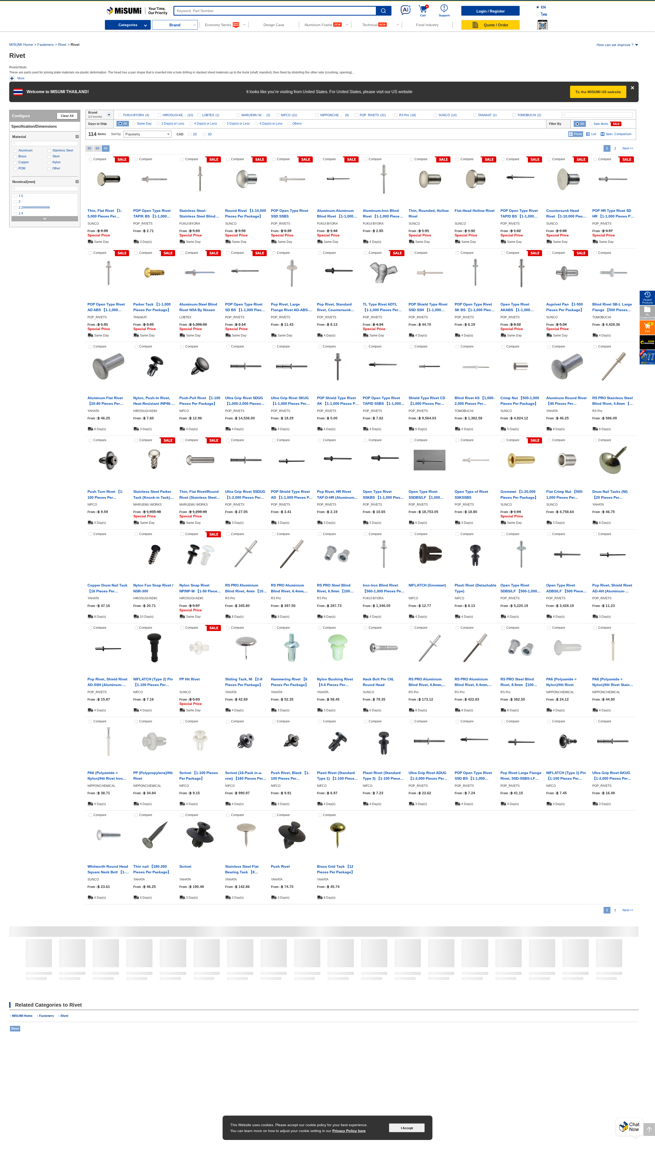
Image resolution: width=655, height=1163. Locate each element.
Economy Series (218, 25)
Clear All (67, 116)
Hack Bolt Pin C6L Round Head (378, 682)
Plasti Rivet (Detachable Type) (475, 588)
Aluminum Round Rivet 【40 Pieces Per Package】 (566, 401)
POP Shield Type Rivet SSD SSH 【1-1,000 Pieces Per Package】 (428, 307)
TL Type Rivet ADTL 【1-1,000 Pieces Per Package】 (380, 307)
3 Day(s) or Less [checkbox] (172, 123)
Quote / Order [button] (496, 25)
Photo (578, 134)
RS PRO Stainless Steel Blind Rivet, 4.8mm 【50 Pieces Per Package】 (613, 401)
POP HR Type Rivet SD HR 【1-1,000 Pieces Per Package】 (613, 214)
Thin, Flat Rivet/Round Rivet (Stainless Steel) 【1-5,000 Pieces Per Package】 (199, 495)
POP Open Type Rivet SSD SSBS (289, 213)
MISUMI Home (21, 44)
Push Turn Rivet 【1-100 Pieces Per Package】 (105, 495)
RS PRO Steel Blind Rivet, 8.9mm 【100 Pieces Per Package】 (519, 682)
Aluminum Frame (318, 25)
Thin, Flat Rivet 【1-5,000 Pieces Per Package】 (105, 214)
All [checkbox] (125, 123)
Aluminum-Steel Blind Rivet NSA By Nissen (198, 307)
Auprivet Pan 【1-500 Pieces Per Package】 (565, 307)
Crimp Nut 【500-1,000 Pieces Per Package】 (519, 401)
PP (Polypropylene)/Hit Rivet (153, 775)
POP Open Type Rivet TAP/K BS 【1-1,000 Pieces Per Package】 (152, 214)
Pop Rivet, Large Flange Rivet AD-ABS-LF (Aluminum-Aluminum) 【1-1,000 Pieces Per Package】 (290, 307)
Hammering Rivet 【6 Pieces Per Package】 (290, 682)
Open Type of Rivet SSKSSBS (471, 494)
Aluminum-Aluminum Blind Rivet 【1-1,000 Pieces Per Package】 (336, 214)
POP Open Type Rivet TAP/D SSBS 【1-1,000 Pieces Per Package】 (382, 401)
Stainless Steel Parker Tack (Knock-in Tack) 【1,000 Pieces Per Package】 (152, 495)
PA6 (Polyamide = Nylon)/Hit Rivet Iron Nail (105, 776)
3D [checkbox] (210, 134)
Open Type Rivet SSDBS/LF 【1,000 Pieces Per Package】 (427, 495)
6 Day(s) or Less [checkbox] (271, 123)
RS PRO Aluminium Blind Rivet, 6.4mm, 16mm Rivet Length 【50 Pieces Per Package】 (288, 588)
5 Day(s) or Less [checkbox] (238, 123)
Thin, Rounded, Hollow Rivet (429, 213)
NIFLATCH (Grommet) (427, 585)
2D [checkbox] (195, 134)
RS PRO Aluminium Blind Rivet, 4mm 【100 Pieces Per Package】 (245, 588)
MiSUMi (111, 9)
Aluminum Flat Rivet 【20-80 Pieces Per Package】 (105, 401)
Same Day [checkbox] (144, 123)
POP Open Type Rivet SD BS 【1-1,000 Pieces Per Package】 (245, 307)
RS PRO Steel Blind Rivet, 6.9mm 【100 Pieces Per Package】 (336, 588)
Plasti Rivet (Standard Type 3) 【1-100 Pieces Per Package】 (382, 776)
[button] (542, 25)
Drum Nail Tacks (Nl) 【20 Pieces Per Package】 (610, 495)
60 (97, 148)
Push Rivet (280, 866)
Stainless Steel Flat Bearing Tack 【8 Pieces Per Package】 (244, 869)
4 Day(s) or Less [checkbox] (205, 123)
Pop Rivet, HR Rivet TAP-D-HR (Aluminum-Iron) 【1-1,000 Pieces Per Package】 (336, 495)
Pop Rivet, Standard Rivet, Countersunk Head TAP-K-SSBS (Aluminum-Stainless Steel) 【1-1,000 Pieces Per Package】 (337, 307)
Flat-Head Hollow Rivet (475, 211)
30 (89, 148)
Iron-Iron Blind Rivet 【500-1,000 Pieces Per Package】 (382, 588)
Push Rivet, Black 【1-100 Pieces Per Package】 (290, 776)
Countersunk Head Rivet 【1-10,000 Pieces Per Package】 (566, 214)
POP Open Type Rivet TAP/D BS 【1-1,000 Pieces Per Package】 (519, 214)
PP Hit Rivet (189, 679)
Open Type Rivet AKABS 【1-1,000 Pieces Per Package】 (519, 307)
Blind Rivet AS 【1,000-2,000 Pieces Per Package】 (475, 401)
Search (383, 11)
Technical (369, 25)
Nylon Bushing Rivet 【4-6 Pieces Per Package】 (335, 682)
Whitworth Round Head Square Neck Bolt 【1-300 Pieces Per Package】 (108, 869)
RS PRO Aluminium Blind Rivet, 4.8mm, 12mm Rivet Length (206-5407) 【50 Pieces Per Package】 (428, 682)
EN (543, 7)
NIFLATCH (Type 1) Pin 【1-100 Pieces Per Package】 (566, 776)
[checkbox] (28, 150)
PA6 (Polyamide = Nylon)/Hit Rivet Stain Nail (611, 682)
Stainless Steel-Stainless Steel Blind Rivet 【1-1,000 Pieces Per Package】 (198, 214)
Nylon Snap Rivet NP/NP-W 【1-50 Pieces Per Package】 (199, 588)
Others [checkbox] (297, 123)
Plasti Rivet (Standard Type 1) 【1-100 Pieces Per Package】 (336, 776)
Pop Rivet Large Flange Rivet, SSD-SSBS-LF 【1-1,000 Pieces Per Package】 (520, 776)
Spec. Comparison (618, 134)
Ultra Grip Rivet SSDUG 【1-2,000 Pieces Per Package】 (245, 495)
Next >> (628, 148)
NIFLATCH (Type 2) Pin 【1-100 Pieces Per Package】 (153, 682)
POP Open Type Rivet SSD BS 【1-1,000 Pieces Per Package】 (473, 776)
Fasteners (45, 44)
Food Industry (427, 25)
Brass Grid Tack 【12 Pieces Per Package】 (336, 869)
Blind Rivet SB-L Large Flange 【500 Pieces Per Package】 (612, 307)
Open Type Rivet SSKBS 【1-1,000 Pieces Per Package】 (384, 495)
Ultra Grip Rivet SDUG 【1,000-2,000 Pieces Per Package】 (244, 401)
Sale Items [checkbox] (601, 124)
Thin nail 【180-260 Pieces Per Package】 (152, 869)
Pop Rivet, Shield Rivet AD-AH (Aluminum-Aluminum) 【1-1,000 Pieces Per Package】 (612, 588)
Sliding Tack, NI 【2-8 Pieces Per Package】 (244, 682)
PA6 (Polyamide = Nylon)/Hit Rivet (561, 682)
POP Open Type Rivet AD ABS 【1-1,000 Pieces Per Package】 (106, 307)
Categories (127, 25)
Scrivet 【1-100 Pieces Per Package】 (198, 775)
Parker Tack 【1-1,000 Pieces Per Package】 (152, 307)
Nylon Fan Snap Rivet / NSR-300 (153, 588)
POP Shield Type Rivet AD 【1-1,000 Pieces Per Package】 (291, 495)
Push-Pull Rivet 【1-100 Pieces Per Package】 (199, 401)
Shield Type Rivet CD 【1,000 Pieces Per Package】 (427, 401)
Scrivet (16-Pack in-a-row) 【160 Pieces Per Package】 (244, 776)
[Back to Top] (649, 1129)
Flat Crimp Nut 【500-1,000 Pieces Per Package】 (564, 495)
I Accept (407, 1128)
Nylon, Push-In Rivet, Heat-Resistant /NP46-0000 (152, 401)
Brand (174, 25)
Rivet (62, 44)
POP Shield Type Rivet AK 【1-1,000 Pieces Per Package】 (337, 401)
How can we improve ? (615, 45)
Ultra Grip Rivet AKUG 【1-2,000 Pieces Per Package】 (611, 776)
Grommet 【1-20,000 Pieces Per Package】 (519, 494)
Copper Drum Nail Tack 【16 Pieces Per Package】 (107, 588)
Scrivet (185, 866)
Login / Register (490, 11)
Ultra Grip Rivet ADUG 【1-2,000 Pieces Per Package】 (427, 776)
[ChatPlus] (629, 1128)
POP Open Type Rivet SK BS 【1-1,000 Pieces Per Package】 (475, 307)
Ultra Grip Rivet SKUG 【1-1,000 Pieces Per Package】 (290, 401)
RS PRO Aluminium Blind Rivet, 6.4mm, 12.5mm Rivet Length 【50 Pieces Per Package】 (473, 682)
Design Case (274, 25)
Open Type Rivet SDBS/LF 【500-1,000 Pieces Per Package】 (519, 588)
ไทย (544, 14)
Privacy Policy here (349, 1131)
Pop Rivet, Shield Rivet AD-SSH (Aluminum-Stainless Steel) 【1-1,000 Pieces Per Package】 (107, 682)
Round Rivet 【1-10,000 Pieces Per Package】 (245, 213)
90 (105, 148)
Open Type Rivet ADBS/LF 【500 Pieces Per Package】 (565, 588)
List (593, 134)
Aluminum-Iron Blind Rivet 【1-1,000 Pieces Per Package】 (382, 214)
